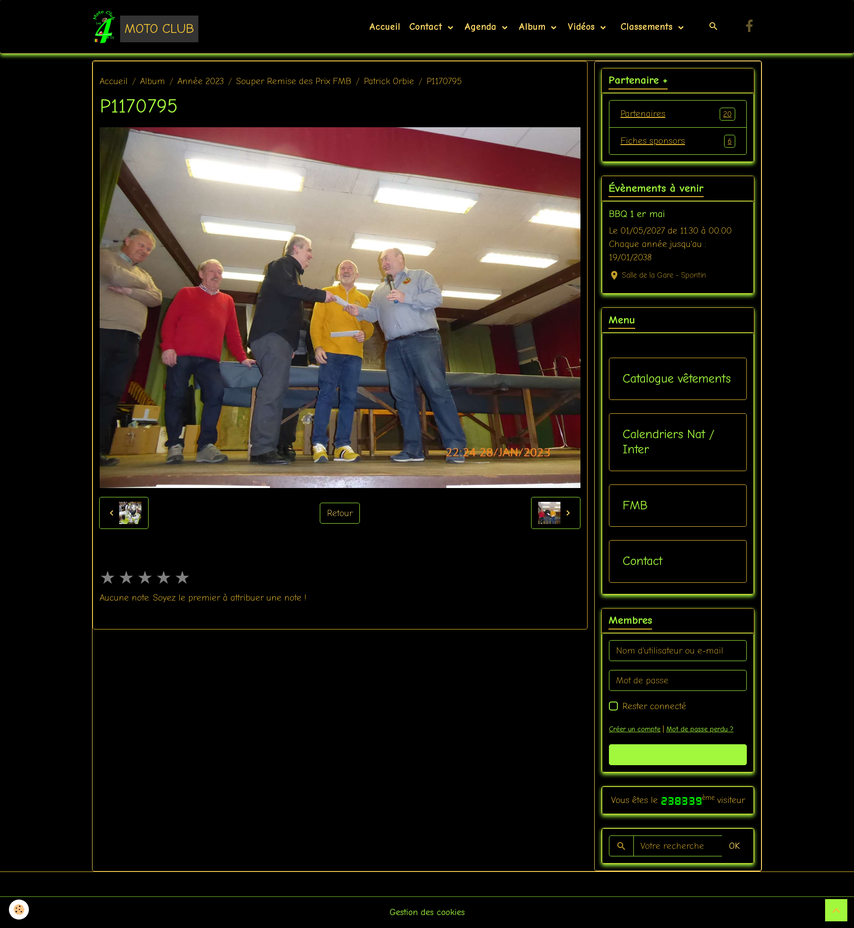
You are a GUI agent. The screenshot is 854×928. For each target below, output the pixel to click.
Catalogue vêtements (677, 378)
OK (734, 846)
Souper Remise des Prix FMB (293, 81)
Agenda (482, 26)
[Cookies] (19, 910)
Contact (427, 26)
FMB (635, 505)
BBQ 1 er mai (637, 214)
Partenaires (676, 114)
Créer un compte (635, 729)
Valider (678, 755)
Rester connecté (654, 706)
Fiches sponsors (676, 141)
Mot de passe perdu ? (699, 729)
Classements (646, 26)
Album (534, 26)
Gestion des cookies (427, 912)
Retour (340, 513)
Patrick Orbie (389, 81)
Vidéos (583, 26)
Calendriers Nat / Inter (668, 441)
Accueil (384, 26)
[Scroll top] (836, 910)
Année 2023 (200, 81)
